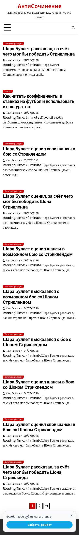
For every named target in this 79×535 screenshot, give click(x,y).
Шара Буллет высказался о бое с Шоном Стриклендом (37, 342)
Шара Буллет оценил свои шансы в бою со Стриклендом (39, 151)
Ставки (7, 91)
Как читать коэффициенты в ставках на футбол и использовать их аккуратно (38, 101)
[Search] (73, 28)
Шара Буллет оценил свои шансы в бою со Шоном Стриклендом (39, 427)
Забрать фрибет (40, 525)
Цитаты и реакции (13, 43)
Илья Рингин (13, 60)
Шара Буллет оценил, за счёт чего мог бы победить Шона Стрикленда (38, 201)
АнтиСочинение (39, 6)
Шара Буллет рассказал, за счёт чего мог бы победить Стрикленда (39, 51)
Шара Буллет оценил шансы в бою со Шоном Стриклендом (38, 384)
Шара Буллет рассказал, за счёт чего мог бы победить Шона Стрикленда (36, 472)
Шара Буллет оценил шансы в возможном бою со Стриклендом (38, 251)
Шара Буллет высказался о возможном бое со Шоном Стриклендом (31, 297)
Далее (47, 506)
